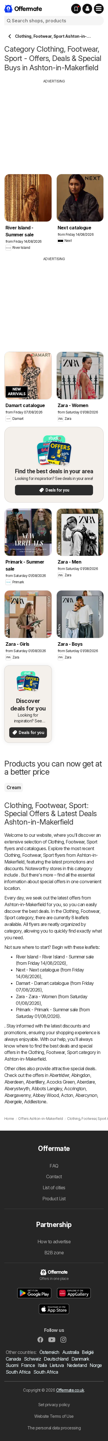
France (28, 1365)
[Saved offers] (76, 9)
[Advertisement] (54, 124)
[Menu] (99, 9)
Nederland (77, 1365)
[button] (87, 9)
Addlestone (35, 1101)
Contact (54, 1176)
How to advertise (54, 1241)
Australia (70, 1352)
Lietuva (57, 1365)
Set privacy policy (54, 1404)
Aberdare (86, 1082)
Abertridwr (59, 1075)
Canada (13, 1359)
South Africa (18, 1372)
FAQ (54, 1166)
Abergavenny (17, 1095)
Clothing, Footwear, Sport (72, 842)
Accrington (75, 1088)
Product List (54, 1198)
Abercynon (86, 1095)
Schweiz (32, 1359)
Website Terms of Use (54, 1416)
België (88, 1352)
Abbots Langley (46, 1088)
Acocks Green (60, 1082)
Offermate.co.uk (70, 1390)
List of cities (54, 1187)
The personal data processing (54, 1427)
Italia (42, 1365)
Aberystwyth (16, 1088)
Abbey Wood (46, 1095)
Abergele (13, 1101)
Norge (96, 1365)
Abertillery (35, 1082)
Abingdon (80, 1075)
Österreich (49, 1352)
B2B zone (54, 1252)
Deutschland (56, 1359)
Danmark (80, 1359)
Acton (67, 1095)
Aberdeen (14, 1082)
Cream (14, 787)
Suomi (12, 1365)
